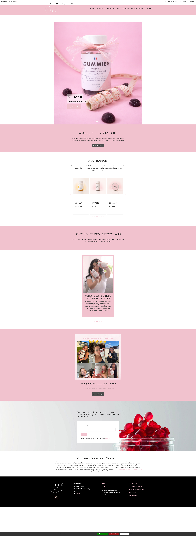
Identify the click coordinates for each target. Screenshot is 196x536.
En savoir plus (81, 249)
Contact (148, 8)
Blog (118, 8)
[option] (81, 247)
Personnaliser (125, 534)
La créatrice (125, 8)
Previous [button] (71, 247)
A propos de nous (98, 198)
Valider (84, 487)
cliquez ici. (107, 491)
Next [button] (125, 247)
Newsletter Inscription (137, 8)
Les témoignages (98, 447)
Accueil (92, 8)
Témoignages (110, 8)
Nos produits (100, 8)
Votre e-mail (84, 479)
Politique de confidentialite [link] (136, 534)
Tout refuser (114, 534)
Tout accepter (103, 534)
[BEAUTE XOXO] (50, 9)
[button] (58, 99)
